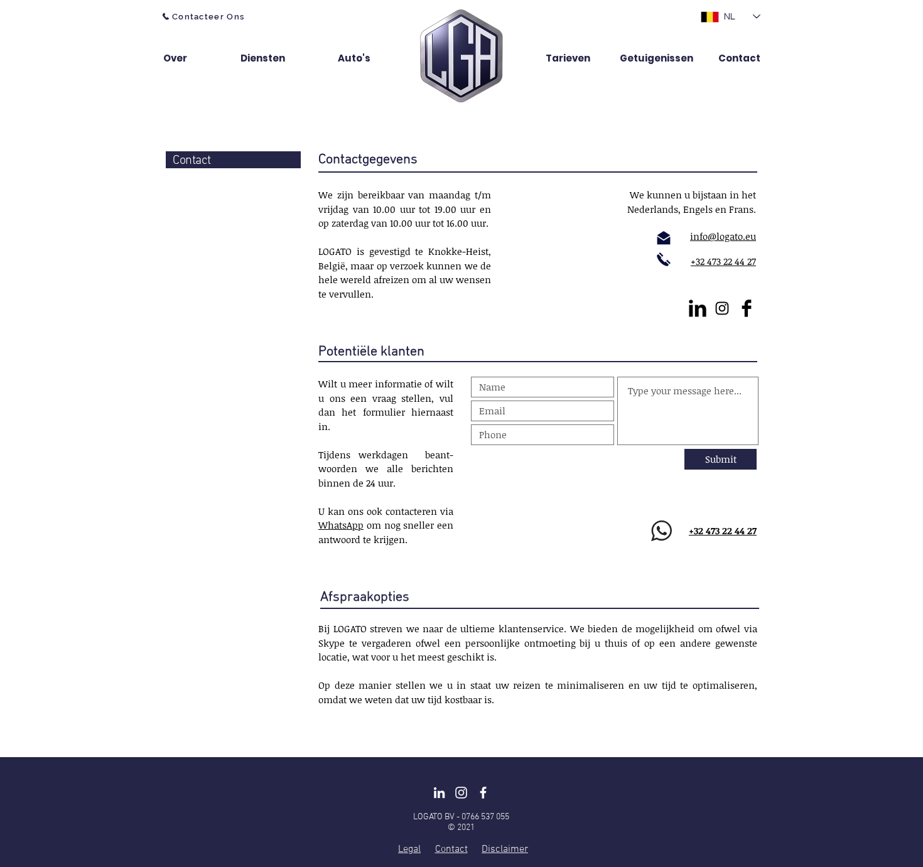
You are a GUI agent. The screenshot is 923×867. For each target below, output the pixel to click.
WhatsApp (341, 525)
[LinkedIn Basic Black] (697, 308)
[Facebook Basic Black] (746, 308)
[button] (192, 58)
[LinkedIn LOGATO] (439, 792)
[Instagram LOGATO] (461, 792)
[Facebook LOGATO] (483, 792)
